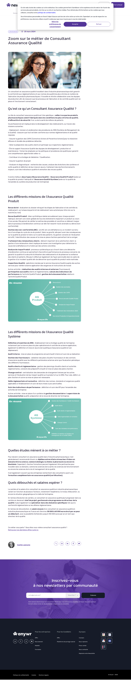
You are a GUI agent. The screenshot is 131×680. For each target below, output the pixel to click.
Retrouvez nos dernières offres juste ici (23, 530)
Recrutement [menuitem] (39, 641)
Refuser (99, 24)
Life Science (13, 31)
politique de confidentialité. (47, 13)
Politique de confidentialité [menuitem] (21, 675)
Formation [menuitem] (38, 649)
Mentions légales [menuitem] (44, 675)
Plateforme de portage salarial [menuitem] (66, 641)
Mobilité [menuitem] (37, 645)
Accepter (75, 24)
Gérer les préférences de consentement (55, 24)
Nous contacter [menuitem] (83, 649)
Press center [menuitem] (82, 645)
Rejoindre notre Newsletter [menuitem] (87, 653)
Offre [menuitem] (36, 637)
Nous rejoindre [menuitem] (83, 641)
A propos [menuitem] (81, 637)
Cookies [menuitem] (34, 675)
